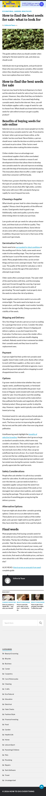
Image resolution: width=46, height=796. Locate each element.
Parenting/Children (12, 750)
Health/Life (27, 11)
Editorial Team (10, 25)
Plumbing (8, 760)
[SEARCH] (40, 623)
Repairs (7, 765)
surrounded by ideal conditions (28, 247)
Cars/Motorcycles (11, 679)
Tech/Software (10, 770)
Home (7, 740)
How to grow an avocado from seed (27, 567)
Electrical (8, 704)
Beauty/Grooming (11, 653)
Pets (6, 755)
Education (8, 699)
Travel (7, 775)
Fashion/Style (10, 714)
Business (8, 664)
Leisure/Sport (10, 745)
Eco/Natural (7, 11)
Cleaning (8, 684)
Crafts (7, 689)
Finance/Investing (11, 719)
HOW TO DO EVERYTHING (21, 791)
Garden (17, 11)
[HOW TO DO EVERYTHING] (23, 4)
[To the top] (41, 787)
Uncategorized (10, 780)
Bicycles (8, 659)
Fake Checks (9, 709)
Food (7, 724)
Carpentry (9, 674)
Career (7, 669)
